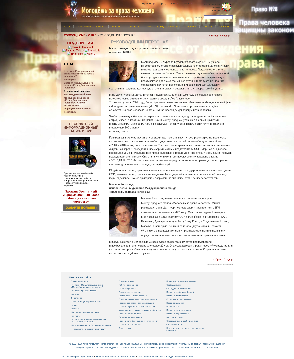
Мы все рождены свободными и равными (91, 325)
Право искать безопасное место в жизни (138, 321)
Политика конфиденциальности (77, 356)
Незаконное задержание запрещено (136, 303)
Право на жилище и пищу (178, 310)
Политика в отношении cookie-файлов (115, 356)
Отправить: (146, 4)
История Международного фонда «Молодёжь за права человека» (79, 85)
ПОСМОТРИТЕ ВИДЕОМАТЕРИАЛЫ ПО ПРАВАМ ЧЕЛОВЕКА (88, 320)
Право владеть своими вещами (181, 281)
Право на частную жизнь (131, 314)
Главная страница (79, 281)
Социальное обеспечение (179, 299)
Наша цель (70, 79)
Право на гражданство (130, 324)
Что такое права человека (91, 26)
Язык (186, 4)
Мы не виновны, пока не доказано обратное (140, 310)
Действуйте (133, 26)
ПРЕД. (214, 35)
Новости (191, 26)
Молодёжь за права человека (85, 312)
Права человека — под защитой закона (138, 299)
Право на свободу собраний (180, 292)
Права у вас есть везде (130, 292)
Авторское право (174, 317)
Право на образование (177, 314)
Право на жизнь (126, 281)
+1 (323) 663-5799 (167, 4)
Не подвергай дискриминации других (89, 329)
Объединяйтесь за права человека (212, 7)
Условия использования (150, 356)
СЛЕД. (223, 35)
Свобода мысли (174, 285)
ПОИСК (198, 17)
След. (227, 259)
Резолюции (70, 112)
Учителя (116, 26)
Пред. (218, 259)
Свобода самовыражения (178, 288)
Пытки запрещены (127, 288)
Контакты (224, 26)
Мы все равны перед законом (133, 296)
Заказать (207, 26)
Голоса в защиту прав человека (163, 26)
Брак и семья (125, 328)
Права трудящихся (175, 303)
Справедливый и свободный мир (182, 321)
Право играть (172, 306)
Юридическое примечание (179, 356)
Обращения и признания (77, 108)
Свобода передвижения (130, 317)
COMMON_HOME (74, 35)
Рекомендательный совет (78, 94)
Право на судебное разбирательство (137, 306)
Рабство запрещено (128, 285)
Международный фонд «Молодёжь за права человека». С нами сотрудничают (76, 101)
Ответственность (174, 324)
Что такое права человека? (84, 291)
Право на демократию (177, 296)
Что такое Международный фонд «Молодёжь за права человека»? (87, 286)
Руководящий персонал (77, 91)
